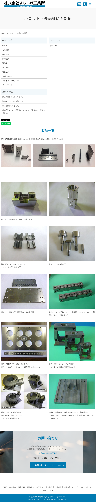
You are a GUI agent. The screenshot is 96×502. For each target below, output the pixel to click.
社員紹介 (5, 72)
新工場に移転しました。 (11, 106)
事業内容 (5, 54)
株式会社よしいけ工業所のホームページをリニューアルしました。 (23, 111)
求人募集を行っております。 (13, 97)
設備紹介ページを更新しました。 (14, 101)
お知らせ (53, 46)
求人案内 (5, 67)
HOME (3, 33)
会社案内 (5, 50)
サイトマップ (7, 85)
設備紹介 (5, 59)
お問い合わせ (7, 76)
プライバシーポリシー (10, 81)
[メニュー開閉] (90, 4)
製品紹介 (5, 63)
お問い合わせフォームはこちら (48, 465)
